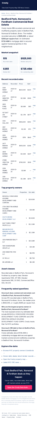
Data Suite (5, 8)
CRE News (21, 8)
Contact (18, 417)
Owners (26, 8)
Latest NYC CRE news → (12, 362)
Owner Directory (22, 415)
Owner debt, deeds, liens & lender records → (19, 356)
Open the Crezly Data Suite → (18, 387)
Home (3, 13)
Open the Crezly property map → (15, 359)
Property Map (13, 8)
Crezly (5, 3)
